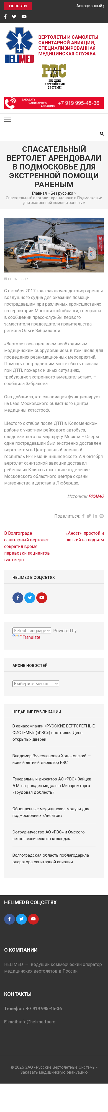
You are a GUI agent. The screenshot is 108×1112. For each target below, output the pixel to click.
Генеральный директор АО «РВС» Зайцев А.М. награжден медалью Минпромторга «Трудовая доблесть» (51, 786)
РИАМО (96, 496)
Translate (31, 637)
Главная (39, 193)
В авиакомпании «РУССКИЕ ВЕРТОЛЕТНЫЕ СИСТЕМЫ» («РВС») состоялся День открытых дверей (53, 733)
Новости (18, 6)
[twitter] (14, 17)
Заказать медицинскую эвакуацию (54, 1072)
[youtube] (24, 17)
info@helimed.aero (37, 1021)
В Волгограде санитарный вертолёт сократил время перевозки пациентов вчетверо (27, 546)
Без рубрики (62, 193)
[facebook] (5, 17)
